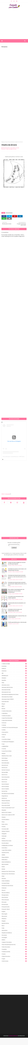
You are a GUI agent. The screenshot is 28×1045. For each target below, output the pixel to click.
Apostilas (14, 680)
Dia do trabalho (14, 788)
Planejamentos (14, 895)
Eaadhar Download (13, 1035)
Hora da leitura (14, 843)
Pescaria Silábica (14, 892)
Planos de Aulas (14, 899)
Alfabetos (14, 678)
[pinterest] (17, 1)
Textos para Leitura (14, 947)
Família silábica (14, 819)
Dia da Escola (14, 765)
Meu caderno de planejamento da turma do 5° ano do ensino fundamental (16, 591)
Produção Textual (14, 909)
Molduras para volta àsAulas (14, 873)
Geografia (14, 833)
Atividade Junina (14, 685)
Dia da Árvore (11, 142)
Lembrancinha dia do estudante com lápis (17, 603)
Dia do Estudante (14, 777)
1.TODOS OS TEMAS (14, 663)
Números (14, 878)
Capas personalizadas (14, 720)
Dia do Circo (14, 774)
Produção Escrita (14, 906)
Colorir (14, 737)
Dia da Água (14, 758)
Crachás (14, 748)
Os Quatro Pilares (14, 883)
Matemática (14, 859)
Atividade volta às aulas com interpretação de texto (15, 610)
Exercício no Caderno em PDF (14, 814)
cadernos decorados (14, 711)
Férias (14, 821)
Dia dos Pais (14, 791)
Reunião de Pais (14, 923)
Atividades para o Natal (14, 696)
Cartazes (14, 725)
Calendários (14, 713)
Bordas (14, 708)
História (14, 838)
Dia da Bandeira (14, 762)
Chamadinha (14, 732)
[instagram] (14, 1)
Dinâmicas (14, 798)
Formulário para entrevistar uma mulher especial (15, 597)
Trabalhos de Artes (14, 951)
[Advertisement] (14, 24)
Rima (14, 925)
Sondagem (14, 937)
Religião (14, 921)
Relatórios (14, 918)
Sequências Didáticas (14, 932)
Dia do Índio (14, 779)
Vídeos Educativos (14, 956)
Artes (14, 682)
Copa (14, 744)
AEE (14, 673)
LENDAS (14, 855)
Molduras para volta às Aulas (14, 871)
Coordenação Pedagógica (14, 741)
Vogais (14, 958)
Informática (14, 847)
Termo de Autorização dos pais (14, 944)
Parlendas (14, 888)
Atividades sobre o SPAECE (14, 699)
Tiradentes (14, 949)
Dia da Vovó (14, 767)
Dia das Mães (14, 772)
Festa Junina (14, 824)
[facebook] (11, 1)
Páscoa (14, 890)
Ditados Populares (14, 800)
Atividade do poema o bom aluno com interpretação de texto (17, 569)
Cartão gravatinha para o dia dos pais (17, 622)
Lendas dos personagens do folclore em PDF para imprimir (16, 563)
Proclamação (14, 904)
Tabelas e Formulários (14, 942)
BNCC (14, 706)
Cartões (14, 729)
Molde (14, 866)
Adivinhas (14, 670)
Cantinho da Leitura (14, 715)
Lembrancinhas (14, 852)
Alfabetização (14, 675)
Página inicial (4, 142)
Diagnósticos (14, 796)
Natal (14, 876)
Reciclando (14, 916)
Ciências (14, 734)
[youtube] (24, 502)
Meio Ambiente (14, 864)
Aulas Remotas (14, 701)
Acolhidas (14, 666)
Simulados (14, 935)
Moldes (14, 869)
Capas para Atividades (14, 718)
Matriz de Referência (14, 862)
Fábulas (14, 817)
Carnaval (14, 722)
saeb (14, 928)
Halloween (14, 836)
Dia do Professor (14, 784)
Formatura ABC (14, 829)
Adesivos (14, 668)
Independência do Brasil (14, 845)
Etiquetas (14, 810)
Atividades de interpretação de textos (14, 694)
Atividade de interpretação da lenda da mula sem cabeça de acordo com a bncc (17, 584)
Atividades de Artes (14, 689)
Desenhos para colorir (14, 755)
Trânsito (14, 954)
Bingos (14, 704)
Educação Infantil (14, 805)
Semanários (14, 930)
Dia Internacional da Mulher (14, 793)
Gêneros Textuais (14, 831)
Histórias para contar (14, 840)
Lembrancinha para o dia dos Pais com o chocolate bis (17, 616)
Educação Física (14, 803)
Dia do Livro (14, 781)
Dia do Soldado (14, 786)
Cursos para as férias (14, 751)
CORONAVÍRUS (14, 746)
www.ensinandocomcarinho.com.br (10, 147)
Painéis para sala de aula (14, 885)
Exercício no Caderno (14, 812)
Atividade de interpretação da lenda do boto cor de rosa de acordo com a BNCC (17, 577)
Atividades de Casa (14, 692)
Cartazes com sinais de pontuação (14, 727)
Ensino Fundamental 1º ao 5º (14, 807)
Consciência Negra (14, 739)
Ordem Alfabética (14, 880)
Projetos (14, 911)
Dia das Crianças (14, 770)
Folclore (14, 826)
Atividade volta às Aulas (14, 687)
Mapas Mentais (14, 857)
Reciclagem (14, 914)
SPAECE (14, 939)
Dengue (14, 753)
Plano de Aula (14, 897)
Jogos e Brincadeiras (14, 850)
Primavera (14, 902)
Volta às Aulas (14, 961)
